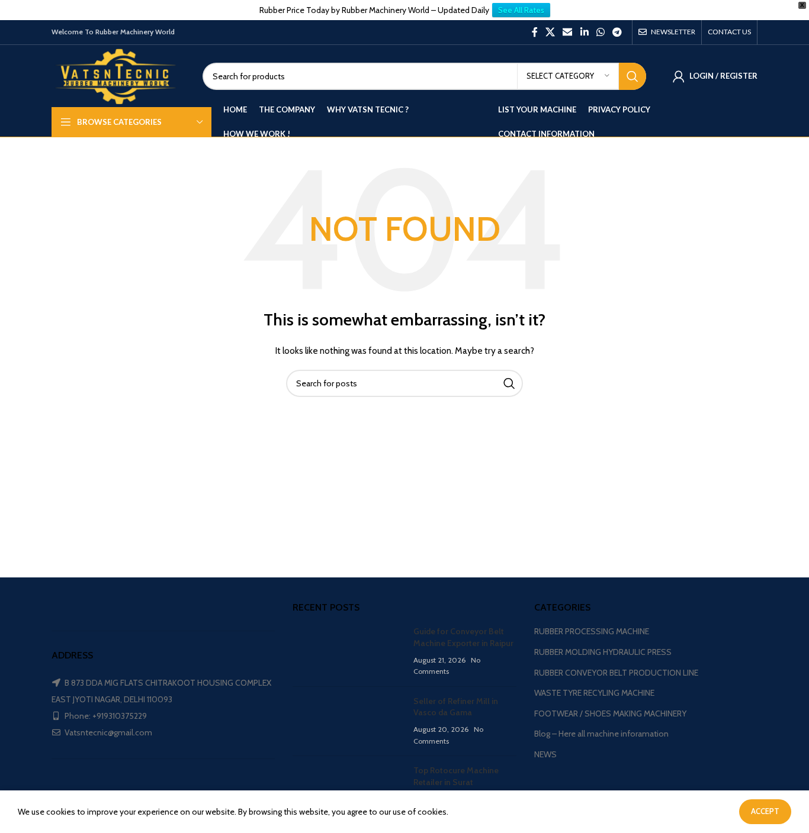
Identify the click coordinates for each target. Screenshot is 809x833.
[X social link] (549, 32)
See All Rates (521, 10)
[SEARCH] (632, 76)
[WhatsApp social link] (600, 32)
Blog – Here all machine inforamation (601, 733)
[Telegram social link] (617, 32)
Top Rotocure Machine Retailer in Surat (456, 776)
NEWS (545, 754)
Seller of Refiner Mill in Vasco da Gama (455, 707)
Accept (765, 811)
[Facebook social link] (534, 32)
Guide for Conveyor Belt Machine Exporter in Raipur (463, 637)
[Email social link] (567, 32)
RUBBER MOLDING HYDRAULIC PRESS (603, 652)
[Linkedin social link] (584, 32)
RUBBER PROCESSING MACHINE (591, 631)
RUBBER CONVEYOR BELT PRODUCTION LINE (616, 672)
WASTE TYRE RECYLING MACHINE (594, 692)
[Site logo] (118, 75)
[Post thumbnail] (348, 651)
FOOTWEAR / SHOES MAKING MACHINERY (610, 713)
